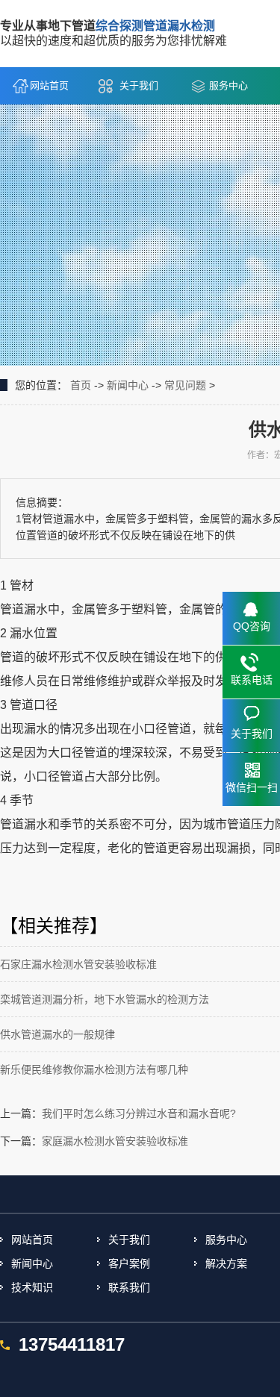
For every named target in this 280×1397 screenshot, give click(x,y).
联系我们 (129, 1287)
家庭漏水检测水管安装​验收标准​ (115, 1141)
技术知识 (32, 1287)
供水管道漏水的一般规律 (57, 1034)
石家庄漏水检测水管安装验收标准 (78, 964)
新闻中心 (128, 385)
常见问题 (185, 385)
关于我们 (138, 85)
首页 (80, 385)
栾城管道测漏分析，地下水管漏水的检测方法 (104, 999)
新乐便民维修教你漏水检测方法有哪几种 (94, 1069)
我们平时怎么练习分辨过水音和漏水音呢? (139, 1113)
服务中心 (228, 85)
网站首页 (49, 85)
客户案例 (129, 1263)
